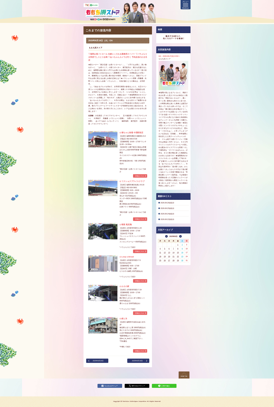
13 (169, 252)
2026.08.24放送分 (167, 214)
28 (173, 260)
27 (169, 260)
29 (178, 260)
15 (178, 252)
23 (182, 256)
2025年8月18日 (137, 361)
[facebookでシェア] (110, 385)
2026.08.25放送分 (167, 208)
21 (173, 256)
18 (160, 256)
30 (182, 260)
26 (165, 260)
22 (178, 256)
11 (160, 252)
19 (165, 256)
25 (160, 260)
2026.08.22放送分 (167, 219)
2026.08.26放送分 (167, 203)
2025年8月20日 (98, 361)
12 (165, 252)
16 (182, 252)
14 (173, 252)
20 (169, 256)
